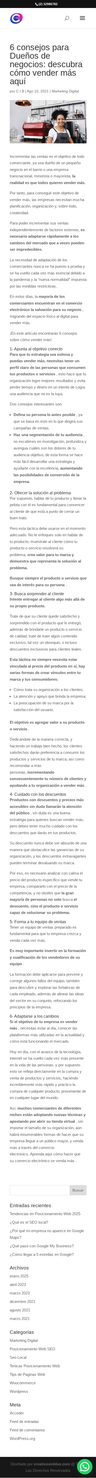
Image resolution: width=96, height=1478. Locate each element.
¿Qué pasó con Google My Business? (42, 1246)
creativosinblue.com (52, 1464)
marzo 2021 (20, 1318)
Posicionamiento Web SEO (32, 1349)
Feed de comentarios (27, 1430)
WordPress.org (22, 1438)
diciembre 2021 (22, 1301)
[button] (84, 1466)
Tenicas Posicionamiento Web (35, 1366)
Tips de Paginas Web (27, 1374)
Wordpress (19, 1391)
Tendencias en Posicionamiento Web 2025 (45, 1214)
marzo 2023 (20, 1293)
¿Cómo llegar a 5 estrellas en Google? (42, 1254)
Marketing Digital (65, 91)
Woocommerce (23, 1383)
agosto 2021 (20, 1310)
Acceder (17, 1413)
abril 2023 (18, 1284)
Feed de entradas (24, 1421)
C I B (20, 91)
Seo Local (18, 1357)
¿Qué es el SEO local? (29, 1222)
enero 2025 (19, 1276)
